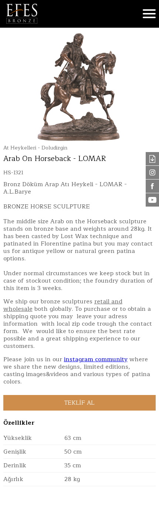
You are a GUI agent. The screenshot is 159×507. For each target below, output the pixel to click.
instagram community (96, 359)
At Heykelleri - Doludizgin (35, 148)
